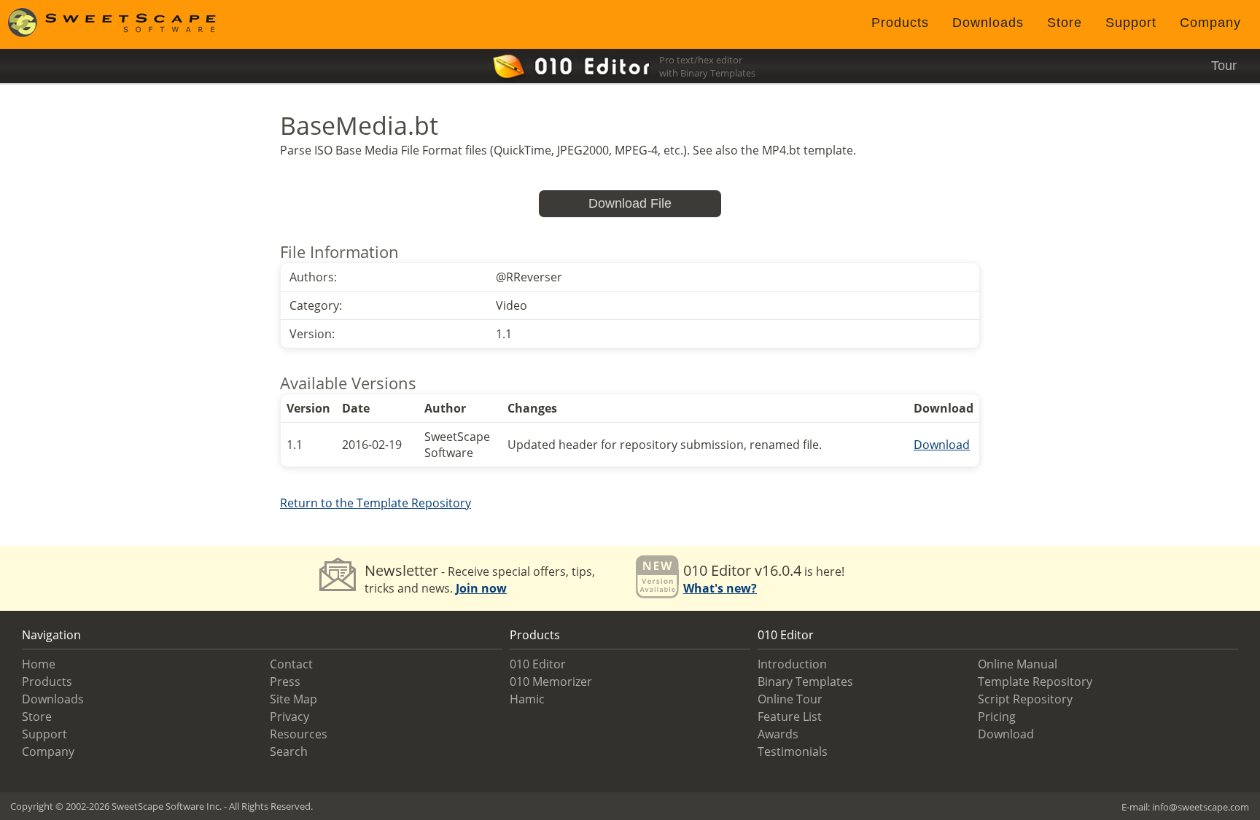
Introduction (792, 664)
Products (900, 22)
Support (1130, 22)
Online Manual (1017, 664)
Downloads (988, 22)
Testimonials (793, 751)
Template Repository (1035, 681)
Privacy (289, 716)
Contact (291, 664)
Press (285, 681)
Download (942, 445)
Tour (1224, 65)
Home (38, 664)
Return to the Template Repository (375, 503)
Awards (778, 734)
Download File (630, 203)
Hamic (527, 699)
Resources (298, 734)
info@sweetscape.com (1200, 806)
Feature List (790, 716)
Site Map (293, 699)
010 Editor (538, 664)
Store (1064, 22)
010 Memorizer (551, 681)
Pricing (997, 716)
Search (289, 751)
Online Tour (790, 699)
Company (1210, 22)
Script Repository (1025, 699)
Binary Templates (805, 681)
